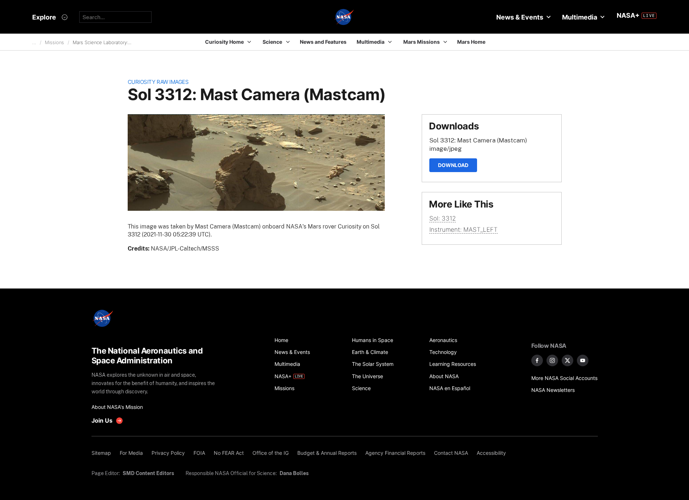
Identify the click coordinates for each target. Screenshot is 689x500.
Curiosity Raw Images (158, 81)
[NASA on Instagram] (552, 360)
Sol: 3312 (442, 218)
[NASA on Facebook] (537, 360)
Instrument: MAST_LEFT (463, 229)
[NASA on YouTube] (582, 360)
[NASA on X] (567, 360)
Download (453, 165)
